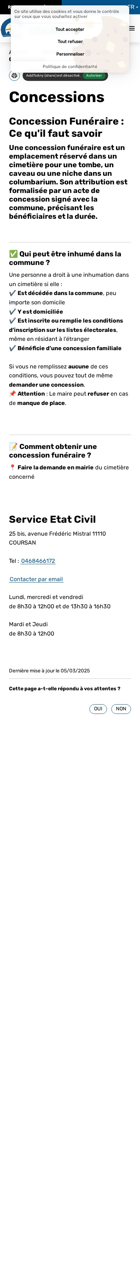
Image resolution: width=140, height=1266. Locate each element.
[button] (14, 75)
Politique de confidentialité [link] (70, 66)
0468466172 (38, 560)
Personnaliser (70, 54)
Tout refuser (70, 41)
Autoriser (94, 75)
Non (121, 709)
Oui (98, 709)
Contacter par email (36, 579)
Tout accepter (70, 29)
